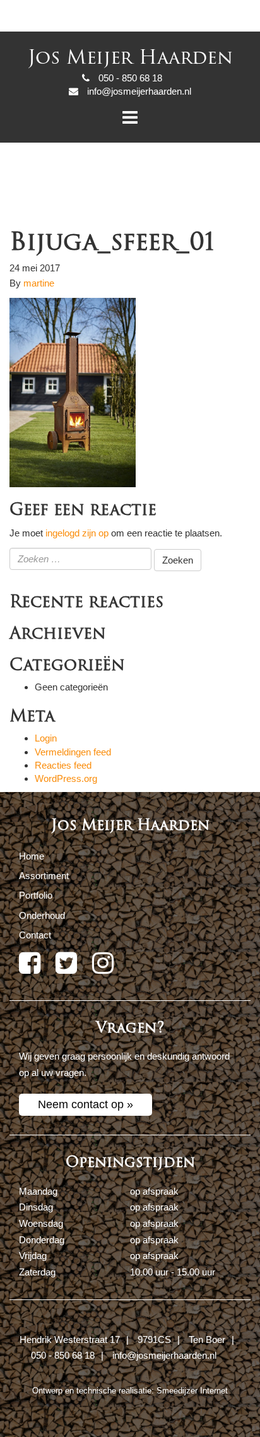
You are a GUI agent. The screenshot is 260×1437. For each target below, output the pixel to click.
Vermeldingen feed (73, 752)
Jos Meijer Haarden (130, 57)
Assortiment (44, 875)
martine (38, 283)
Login (46, 738)
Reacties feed (63, 765)
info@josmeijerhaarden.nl (164, 1355)
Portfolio (35, 895)
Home (31, 856)
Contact (35, 935)
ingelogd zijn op (77, 533)
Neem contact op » (85, 1104)
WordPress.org (66, 778)
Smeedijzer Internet (192, 1390)
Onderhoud (42, 915)
